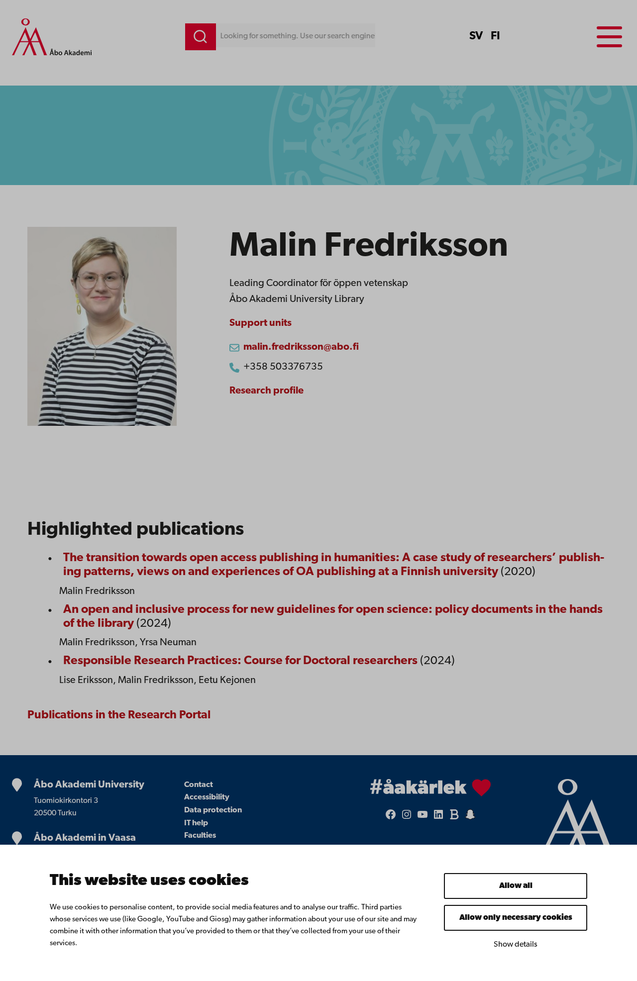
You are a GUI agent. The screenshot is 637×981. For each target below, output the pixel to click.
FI (495, 36)
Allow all (515, 886)
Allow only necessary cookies (515, 918)
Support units (260, 323)
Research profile (266, 391)
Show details (515, 945)
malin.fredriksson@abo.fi (301, 347)
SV (476, 36)
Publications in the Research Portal (119, 715)
